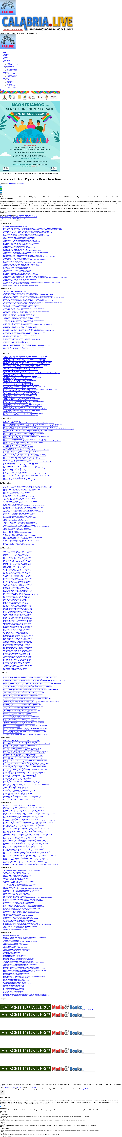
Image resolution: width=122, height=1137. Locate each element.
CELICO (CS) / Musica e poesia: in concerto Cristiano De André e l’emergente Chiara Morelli (28, 296)
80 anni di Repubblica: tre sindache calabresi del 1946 (17, 715)
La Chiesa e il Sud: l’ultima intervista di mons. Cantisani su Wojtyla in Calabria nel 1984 (26, 995)
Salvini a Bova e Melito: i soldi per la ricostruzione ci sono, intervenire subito (23, 722)
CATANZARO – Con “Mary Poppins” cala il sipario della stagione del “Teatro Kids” (25, 843)
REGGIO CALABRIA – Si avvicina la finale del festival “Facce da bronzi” (23, 846)
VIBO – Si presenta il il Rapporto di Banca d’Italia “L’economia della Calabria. (24, 505)
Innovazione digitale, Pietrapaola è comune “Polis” (16, 348)
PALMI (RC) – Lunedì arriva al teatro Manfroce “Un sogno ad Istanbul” (22, 853)
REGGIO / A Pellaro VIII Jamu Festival (13, 438)
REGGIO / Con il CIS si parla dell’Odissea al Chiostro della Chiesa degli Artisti (24, 433)
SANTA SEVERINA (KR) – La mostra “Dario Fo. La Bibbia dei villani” (22, 377)
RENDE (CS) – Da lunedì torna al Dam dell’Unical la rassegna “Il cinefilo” (23, 832)
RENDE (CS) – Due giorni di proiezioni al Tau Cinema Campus (20, 838)
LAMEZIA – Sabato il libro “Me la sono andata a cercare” (18, 244)
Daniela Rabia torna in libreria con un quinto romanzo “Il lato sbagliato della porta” (25, 970)
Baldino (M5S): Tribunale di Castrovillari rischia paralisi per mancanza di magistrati (25, 769)
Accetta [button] (72, 1089)
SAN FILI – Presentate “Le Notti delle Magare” (15, 342)
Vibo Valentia (6, 60)
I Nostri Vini (10, 82)
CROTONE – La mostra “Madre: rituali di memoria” (17, 382)
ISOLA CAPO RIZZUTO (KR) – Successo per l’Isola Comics (19, 391)
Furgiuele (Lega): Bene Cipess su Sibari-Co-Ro (15, 747)
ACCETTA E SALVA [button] (6, 1136)
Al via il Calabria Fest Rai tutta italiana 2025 (15, 896)
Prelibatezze (10, 81)
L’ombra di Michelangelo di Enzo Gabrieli (14, 982)
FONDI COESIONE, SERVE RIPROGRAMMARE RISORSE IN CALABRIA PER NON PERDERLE (17, 590)
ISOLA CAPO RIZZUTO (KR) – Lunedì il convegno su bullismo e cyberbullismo (25, 409)
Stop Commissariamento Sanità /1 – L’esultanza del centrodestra (20, 709)
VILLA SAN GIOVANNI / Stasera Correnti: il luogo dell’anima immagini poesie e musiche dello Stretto (30, 426)
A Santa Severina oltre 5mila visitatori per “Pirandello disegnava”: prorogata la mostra (25, 356)
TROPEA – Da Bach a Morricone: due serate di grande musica (19, 884)
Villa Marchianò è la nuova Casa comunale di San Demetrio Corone (21, 350)
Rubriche (5, 78)
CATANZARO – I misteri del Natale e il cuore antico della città (20, 240)
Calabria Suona (11, 85)
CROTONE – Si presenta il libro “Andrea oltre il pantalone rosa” (20, 395)
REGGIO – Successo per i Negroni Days (14, 477)
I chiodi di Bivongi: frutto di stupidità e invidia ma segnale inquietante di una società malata (27, 685)
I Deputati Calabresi (12, 69)
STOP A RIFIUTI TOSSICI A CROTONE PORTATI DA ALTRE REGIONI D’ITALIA (15, 599)
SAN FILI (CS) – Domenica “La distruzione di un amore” (18, 920)
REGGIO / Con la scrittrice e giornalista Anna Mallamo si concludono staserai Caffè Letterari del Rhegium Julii (32, 424)
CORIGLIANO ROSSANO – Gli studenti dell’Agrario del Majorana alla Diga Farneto (26, 311)
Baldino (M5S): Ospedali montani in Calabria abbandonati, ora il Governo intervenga (25, 795)
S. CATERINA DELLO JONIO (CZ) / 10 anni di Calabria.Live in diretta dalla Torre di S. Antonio (29, 232)
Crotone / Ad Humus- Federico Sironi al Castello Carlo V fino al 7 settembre (23, 367)
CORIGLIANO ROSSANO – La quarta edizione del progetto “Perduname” (23, 900)
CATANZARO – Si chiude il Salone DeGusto (15, 246)
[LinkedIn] (61, 191)
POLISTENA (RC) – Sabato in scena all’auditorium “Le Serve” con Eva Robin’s (24, 816)
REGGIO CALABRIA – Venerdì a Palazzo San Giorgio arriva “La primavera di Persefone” (27, 852)
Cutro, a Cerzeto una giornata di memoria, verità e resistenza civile (20, 293)
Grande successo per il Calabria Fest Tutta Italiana (16, 893)
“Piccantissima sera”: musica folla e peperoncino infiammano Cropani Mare (23, 691)
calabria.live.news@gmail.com (13, 1087)
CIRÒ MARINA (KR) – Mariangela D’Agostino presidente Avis (20, 394)
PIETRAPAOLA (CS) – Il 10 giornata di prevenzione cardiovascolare (21, 305)
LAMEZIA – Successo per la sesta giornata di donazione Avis (19, 247)
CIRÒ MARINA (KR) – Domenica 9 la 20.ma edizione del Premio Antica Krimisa (25, 365)
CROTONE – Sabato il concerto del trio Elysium (16, 909)
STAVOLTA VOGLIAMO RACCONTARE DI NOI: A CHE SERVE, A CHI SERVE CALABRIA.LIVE (17, 551)
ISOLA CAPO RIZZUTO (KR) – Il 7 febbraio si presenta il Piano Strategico (23, 413)
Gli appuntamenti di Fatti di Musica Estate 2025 (15, 878)
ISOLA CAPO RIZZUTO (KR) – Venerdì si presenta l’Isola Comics (21, 392)
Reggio (5, 58)
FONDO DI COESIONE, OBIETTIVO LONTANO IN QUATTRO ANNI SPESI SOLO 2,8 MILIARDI (17, 596)
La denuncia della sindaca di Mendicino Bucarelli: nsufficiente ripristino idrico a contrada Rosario (28, 330)
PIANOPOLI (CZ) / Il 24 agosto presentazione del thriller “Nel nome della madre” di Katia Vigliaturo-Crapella (32, 228)
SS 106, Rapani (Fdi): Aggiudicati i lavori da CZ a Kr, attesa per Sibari (21, 741)
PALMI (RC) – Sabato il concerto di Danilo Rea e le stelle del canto (21, 912)
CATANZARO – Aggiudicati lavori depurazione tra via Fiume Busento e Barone (24, 276)
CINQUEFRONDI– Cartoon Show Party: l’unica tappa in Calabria (21, 480)
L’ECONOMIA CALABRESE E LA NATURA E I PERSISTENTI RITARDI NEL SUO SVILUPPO (17, 644)
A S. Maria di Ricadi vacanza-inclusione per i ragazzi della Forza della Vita (23, 507)
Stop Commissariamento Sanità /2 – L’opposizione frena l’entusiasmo (21, 710)
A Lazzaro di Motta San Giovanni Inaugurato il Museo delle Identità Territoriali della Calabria (27, 462)
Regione (5, 61)
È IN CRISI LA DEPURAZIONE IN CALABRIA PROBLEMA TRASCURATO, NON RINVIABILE (17, 581)
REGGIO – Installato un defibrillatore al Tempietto (16, 471)
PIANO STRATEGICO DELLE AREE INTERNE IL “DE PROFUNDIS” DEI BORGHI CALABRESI (17, 611)
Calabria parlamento (8, 66)
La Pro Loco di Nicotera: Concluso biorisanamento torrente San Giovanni (22, 255)
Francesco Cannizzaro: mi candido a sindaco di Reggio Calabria (20, 712)
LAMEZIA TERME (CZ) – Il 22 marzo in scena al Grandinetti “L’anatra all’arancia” (25, 859)
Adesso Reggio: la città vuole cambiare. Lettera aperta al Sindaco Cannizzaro (23, 692)
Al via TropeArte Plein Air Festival (12, 499)
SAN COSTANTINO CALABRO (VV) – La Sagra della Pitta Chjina (21, 501)
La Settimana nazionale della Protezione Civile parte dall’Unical (20, 327)
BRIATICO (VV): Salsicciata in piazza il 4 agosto (16, 492)
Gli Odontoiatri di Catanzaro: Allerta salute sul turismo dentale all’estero (22, 250)
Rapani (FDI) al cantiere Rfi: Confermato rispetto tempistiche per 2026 (21, 745)
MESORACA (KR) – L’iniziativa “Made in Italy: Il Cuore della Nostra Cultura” (24, 386)
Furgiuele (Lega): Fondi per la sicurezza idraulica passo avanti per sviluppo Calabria (25, 760)
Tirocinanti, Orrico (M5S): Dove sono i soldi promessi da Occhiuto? (21, 750)
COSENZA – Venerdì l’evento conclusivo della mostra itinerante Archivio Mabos (24, 332)
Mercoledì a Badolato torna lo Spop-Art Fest (15, 226)
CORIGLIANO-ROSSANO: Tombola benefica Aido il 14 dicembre (21, 317)
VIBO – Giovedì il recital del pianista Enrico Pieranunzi (18, 915)
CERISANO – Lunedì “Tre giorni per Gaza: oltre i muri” (18, 344)
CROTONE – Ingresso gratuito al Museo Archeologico (17, 412)
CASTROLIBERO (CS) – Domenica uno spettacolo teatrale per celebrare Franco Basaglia (27, 850)
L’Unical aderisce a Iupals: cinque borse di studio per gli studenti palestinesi (23, 329)
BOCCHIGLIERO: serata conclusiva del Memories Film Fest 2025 (21, 333)
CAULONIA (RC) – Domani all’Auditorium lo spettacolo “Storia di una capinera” (25, 858)
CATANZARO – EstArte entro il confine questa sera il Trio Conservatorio (22, 262)
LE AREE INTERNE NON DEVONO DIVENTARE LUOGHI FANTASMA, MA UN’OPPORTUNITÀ (17, 578)
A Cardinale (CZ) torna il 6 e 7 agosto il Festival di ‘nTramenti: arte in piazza (23, 234)
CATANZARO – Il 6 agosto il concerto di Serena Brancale (18, 881)
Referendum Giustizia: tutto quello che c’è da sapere (17, 713)
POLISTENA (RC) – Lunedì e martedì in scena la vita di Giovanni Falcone (23, 849)
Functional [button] (3, 1113)
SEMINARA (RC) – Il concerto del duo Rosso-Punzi (17, 903)
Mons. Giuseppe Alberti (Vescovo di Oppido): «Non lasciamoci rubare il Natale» (24, 731)
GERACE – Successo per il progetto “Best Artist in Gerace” (19, 478)
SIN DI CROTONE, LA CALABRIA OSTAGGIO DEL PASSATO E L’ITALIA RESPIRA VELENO (17, 605)
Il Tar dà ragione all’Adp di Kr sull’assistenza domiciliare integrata (20, 415)
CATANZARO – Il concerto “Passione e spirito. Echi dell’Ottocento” (21, 890)
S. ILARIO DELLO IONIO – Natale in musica (15, 445)
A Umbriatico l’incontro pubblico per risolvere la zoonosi (18, 383)
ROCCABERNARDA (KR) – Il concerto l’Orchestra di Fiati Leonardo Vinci (23, 906)
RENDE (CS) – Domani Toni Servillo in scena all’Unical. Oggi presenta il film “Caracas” (26, 862)
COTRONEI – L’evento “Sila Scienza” (13, 374)
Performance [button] (3, 1117)
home (4, 52)
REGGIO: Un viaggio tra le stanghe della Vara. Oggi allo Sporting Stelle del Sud (24, 439)
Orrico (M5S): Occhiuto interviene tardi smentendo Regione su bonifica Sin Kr (24, 753)
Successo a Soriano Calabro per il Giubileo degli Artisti (17, 532)
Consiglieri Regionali (12, 64)
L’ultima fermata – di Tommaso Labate (13, 989)
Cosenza (5, 55)
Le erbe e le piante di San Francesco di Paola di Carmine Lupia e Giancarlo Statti (24, 937)
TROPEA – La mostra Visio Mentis (12, 502)
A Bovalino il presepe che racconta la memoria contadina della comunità (22, 451)
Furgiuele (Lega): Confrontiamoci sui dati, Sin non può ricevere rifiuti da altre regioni (25, 751)
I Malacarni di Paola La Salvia (11, 935)
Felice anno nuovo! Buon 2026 (11, 727)
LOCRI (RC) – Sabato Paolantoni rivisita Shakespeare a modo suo (20, 819)
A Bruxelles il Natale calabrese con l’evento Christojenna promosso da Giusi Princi (25, 734)
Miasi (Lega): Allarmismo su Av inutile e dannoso (16, 789)
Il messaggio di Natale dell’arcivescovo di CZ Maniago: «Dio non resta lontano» (24, 730)
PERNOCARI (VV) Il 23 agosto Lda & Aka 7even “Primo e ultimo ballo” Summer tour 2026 (28, 487)
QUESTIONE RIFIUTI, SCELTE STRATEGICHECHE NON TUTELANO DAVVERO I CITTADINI (17, 641)
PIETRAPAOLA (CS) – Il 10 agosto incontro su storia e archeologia (21, 303)
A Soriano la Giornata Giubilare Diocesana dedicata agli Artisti (19, 535)
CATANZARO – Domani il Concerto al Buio (15, 927)
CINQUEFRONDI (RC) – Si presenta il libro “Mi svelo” (18, 460)
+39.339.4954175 (32, 1087)
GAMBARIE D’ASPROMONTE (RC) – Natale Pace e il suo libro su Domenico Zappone (27, 436)
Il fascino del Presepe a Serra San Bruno (13, 543)
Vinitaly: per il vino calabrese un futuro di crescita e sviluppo (19, 707)
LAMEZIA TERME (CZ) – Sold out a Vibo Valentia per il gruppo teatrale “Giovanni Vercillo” (28, 822)
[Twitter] (61, 187)
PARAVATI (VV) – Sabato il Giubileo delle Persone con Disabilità (20, 508)
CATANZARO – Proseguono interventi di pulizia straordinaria (19, 279)
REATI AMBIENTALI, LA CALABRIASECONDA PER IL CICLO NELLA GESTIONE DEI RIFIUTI (20, 593)
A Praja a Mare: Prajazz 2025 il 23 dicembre (14, 872)
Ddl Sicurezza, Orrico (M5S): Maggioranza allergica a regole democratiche (23, 756)
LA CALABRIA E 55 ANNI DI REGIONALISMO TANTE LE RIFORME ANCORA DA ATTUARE (17, 575)
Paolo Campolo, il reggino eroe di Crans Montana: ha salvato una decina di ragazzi (25, 725)
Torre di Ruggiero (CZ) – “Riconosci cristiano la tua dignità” (19, 237)
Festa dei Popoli (26, 215)
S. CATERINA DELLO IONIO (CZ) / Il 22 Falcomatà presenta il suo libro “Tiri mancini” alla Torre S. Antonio (32, 229)
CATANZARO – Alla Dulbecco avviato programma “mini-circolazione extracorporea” (26, 252)
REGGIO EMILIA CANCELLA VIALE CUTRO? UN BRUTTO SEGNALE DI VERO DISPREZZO (17, 557)
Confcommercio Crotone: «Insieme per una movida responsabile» (20, 370)
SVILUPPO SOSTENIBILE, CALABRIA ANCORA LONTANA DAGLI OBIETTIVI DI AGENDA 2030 (17, 608)
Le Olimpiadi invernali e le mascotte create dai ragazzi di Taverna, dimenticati (23, 721)
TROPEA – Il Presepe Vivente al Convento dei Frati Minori (19, 498)
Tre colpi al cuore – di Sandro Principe (13, 991)
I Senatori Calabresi (12, 70)
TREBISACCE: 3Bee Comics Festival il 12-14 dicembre (18, 318)
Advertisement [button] (4, 1127)
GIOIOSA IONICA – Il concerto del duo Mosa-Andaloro (18, 891)
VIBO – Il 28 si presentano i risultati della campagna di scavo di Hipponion (23, 511)
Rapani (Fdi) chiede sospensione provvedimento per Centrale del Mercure (22, 783)
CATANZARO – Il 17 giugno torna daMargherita (16, 283)
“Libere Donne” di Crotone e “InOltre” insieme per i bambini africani (21, 410)
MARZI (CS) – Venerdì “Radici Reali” (13, 309)
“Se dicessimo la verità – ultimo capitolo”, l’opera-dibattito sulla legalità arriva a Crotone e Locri (28, 841)
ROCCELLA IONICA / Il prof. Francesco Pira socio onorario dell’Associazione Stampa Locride (28, 423)
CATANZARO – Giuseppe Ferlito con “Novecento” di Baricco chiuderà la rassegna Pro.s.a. (27, 815)
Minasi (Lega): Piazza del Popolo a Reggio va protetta (17, 793)
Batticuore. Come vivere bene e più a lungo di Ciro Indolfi (18, 958)
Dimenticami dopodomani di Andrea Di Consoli (15, 944)
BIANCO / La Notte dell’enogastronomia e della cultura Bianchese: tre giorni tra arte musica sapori (29, 427)
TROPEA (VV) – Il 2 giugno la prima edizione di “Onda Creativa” (21, 510)
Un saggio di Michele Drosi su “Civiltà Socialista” (16, 950)
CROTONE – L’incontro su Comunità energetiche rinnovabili (19, 388)
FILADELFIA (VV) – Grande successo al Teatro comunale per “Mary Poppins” (24, 810)
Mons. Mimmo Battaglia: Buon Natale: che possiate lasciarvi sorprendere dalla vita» (25, 728)
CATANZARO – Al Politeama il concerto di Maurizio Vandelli (19, 911)
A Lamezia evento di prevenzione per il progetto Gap (17, 267)
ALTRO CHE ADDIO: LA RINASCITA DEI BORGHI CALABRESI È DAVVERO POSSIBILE (17, 554)
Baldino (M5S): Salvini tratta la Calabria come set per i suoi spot (20, 742)
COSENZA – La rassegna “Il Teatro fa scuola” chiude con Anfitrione (21, 818)
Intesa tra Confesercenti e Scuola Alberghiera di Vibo (17, 538)
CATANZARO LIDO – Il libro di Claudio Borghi (16, 271)
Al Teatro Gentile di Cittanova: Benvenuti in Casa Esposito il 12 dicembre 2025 (24, 807)
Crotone (5, 57)
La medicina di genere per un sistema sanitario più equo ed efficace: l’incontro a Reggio (26, 474)
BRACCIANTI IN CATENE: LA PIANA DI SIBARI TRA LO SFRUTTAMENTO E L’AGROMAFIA (17, 650)
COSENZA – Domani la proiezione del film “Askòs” (14, 218)
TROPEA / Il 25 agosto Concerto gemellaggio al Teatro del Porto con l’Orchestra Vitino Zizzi (27, 486)
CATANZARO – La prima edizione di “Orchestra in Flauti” (19, 902)
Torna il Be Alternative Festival (11, 882)
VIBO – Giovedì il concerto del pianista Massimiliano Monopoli (20, 926)
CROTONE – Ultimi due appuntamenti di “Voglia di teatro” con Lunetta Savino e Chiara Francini (29, 813)
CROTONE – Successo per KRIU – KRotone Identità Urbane (19, 380)
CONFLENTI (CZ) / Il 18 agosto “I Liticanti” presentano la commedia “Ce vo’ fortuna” (26, 231)
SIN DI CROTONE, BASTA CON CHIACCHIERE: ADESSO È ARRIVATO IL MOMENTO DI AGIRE (17, 584)
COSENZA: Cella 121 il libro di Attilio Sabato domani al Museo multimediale (23, 308)
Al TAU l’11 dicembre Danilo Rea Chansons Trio (16, 873)
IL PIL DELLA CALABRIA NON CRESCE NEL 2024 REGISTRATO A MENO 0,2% (15, 668)
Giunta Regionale (11, 76)
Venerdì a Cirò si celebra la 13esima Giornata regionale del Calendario (21, 398)
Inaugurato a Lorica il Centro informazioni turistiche (17, 338)
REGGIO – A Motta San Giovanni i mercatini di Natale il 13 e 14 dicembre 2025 (24, 456)
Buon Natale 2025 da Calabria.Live (12, 733)
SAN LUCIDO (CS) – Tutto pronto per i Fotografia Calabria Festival (21, 339)
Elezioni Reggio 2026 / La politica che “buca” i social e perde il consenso (22, 704)
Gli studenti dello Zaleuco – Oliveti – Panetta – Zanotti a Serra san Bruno (22, 537)
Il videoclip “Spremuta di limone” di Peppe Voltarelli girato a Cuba (20, 923)
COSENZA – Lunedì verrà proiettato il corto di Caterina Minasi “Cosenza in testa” (25, 831)
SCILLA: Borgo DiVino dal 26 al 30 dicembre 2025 (17, 448)
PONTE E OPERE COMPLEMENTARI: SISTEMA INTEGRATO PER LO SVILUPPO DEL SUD (17, 647)
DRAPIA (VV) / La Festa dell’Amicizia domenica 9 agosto (18, 490)
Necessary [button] (2, 1105)
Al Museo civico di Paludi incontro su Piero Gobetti (16, 291)
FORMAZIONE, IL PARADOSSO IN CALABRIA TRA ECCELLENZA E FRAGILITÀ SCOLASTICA (17, 569)
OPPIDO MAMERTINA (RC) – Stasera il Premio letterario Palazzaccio (22, 695)
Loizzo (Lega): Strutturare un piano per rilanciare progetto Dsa (19, 775)
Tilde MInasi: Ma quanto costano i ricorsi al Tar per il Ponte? (19, 787)
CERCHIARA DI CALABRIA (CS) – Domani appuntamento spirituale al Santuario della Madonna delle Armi (32, 302)
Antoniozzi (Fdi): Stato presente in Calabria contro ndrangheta (19, 754)
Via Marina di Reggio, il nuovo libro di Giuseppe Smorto (18, 961)
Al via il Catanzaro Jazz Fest (10, 887)
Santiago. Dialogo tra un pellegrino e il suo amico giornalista (19, 971)
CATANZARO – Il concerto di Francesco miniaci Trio (17, 917)
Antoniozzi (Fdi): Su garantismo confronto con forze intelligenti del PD (22, 796)
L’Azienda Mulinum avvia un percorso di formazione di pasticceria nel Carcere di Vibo (26, 526)
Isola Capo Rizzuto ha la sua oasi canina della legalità (17, 403)
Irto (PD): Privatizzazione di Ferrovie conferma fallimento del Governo (21, 781)
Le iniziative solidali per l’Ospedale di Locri (14, 469)
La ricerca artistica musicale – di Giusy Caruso (15, 977)
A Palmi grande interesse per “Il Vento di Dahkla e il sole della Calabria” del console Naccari (27, 698)
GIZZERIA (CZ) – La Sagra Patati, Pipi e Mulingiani (17, 270)
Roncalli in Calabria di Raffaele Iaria (12, 974)
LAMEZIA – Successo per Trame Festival (14, 280)
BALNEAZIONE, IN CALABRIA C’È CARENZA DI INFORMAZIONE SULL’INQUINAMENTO (17, 638)
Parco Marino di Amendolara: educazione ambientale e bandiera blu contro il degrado (25, 697)
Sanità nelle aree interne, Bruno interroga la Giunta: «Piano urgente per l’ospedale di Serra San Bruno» (30, 676)
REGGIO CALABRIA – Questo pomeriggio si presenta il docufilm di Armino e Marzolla (26, 828)
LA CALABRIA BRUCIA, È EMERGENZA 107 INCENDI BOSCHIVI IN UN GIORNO (15, 632)
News (8, 63)
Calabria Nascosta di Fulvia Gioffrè (12, 956)
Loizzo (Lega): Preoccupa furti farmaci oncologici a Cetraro (19, 790)
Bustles (2, 1086)
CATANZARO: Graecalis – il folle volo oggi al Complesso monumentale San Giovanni (26, 235)
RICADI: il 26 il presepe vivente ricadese (14, 493)
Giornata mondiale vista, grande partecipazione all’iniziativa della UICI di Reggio (24, 468)
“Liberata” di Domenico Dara (11, 940)
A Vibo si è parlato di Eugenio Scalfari (13, 541)
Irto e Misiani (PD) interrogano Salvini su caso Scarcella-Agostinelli (21, 757)
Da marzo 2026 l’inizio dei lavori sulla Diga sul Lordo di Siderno (20, 465)
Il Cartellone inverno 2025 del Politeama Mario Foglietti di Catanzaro (21, 806)
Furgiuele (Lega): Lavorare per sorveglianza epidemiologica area (20, 762)
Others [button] (1, 1131)
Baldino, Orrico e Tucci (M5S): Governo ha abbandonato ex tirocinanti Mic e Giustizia (26, 763)
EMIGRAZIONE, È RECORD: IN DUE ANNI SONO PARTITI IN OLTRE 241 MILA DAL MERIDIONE (18, 635)
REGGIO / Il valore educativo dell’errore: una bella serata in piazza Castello (23, 432)
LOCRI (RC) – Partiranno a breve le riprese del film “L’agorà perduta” (21, 829)
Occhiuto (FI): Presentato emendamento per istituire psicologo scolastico (22, 748)
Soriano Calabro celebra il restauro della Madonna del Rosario (19, 513)
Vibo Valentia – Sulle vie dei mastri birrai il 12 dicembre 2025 (19, 496)
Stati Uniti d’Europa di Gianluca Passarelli (14, 955)
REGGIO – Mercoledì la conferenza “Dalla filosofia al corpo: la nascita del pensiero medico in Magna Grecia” (32, 441)
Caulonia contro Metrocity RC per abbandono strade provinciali (20, 466)
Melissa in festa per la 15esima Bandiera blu (14, 371)
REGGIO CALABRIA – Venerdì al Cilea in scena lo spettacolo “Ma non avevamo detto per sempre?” (30, 855)
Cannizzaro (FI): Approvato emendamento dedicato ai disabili (19, 799)
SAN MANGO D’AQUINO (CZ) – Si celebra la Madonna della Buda (18, 217)
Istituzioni (5, 72)
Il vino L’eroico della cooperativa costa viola (15, 472)
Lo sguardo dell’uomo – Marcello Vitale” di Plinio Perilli (18, 959)
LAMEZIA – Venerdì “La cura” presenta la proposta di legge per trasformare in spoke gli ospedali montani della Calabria (35, 277)
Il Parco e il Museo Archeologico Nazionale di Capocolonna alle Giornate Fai (23, 401)
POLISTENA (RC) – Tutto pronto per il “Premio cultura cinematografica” (22, 826)
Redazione (21, 183)
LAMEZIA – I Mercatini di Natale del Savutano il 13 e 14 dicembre (21, 243)
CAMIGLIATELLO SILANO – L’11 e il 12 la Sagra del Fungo (20, 326)
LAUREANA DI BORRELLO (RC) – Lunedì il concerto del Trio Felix (22, 899)
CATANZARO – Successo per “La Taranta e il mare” (17, 258)
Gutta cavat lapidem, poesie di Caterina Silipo (15, 965)
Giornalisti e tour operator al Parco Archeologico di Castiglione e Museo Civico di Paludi (26, 345)
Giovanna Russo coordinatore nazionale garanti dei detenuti (19, 724)
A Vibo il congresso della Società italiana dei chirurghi (17, 516)
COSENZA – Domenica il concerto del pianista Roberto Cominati (20, 918)
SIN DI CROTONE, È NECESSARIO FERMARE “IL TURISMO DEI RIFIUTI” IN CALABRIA (17, 572)
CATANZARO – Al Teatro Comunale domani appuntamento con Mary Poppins (24, 847)
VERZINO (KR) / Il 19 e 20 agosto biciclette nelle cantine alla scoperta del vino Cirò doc (26, 364)
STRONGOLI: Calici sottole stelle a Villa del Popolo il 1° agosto (20, 368)
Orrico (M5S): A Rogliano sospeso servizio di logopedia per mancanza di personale (25, 759)
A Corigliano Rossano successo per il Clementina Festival (18, 321)
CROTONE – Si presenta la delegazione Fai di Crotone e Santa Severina (22, 406)
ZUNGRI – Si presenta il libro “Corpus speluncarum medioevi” (20, 523)
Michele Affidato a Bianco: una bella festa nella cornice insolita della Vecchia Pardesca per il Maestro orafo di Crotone (34, 680)
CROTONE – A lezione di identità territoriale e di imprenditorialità (20, 400)
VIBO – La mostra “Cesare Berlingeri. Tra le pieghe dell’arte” (19, 525)
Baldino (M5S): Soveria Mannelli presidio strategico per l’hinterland (21, 777)
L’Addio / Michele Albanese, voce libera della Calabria (17, 719)
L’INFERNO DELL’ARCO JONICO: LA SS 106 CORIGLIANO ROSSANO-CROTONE (16, 629)
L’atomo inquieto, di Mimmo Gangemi (13, 988)
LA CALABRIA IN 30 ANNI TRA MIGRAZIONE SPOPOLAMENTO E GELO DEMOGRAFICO (17, 659)
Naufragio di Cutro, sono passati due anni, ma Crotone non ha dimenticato (22, 404)
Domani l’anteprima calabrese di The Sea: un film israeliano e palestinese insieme (24, 688)
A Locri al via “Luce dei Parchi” (11, 421)
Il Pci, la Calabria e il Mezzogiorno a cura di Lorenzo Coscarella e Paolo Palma (24, 968)
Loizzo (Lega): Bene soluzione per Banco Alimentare (17, 771)
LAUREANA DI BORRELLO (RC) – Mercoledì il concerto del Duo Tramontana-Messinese (27, 897)
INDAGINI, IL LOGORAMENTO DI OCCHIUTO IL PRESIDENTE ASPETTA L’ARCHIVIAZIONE (17, 563)
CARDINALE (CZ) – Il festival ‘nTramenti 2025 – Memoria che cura (21, 264)
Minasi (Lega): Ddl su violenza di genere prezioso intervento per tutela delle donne (25, 766)
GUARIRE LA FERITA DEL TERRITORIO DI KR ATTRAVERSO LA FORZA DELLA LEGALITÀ (17, 665)
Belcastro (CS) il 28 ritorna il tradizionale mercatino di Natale (19, 314)
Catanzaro (6, 54)
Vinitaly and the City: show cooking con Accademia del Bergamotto (21, 435)
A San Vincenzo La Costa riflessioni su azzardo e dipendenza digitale (21, 718)
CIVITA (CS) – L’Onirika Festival (12, 336)
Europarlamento (11, 73)
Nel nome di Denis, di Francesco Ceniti (13, 986)
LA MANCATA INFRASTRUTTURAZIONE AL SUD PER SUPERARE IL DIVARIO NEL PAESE (17, 653)
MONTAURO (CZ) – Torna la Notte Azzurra (15, 268)
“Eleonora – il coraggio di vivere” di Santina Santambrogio (18, 938)
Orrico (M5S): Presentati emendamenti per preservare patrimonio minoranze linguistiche (26, 784)
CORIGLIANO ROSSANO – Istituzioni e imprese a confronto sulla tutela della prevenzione (27, 324)
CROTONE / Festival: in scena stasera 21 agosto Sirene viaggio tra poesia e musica (25, 359)
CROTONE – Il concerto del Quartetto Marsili (15, 929)
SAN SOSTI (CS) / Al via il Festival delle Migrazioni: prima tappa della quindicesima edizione (28, 294)
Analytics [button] (2, 1122)
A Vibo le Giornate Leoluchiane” (12, 531)
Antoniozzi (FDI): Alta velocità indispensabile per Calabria (18, 792)
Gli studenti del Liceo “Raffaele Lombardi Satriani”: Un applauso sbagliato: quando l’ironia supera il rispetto (31, 373)
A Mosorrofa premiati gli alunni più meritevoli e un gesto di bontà (20, 463)
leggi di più (85, 1089)
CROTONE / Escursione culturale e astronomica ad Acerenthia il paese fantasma (24, 358)
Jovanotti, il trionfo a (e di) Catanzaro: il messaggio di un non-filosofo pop (22, 679)
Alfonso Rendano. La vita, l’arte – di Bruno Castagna (17, 983)
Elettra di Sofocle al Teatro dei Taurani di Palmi (15, 809)
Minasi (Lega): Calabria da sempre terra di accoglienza (17, 778)
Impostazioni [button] (78, 1089)
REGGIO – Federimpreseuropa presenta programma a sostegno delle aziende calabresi (26, 475)
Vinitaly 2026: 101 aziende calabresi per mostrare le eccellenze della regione (23, 706)
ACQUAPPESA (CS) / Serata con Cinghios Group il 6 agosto (19, 306)
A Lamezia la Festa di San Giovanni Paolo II (15, 249)
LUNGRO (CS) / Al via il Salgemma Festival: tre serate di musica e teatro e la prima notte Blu (28, 300)
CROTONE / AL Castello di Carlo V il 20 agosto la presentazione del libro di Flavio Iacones (27, 361)
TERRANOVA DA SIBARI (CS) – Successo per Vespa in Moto (20, 335)
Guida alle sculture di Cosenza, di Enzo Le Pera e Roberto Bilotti (20, 964)
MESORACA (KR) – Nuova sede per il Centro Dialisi (17, 379)
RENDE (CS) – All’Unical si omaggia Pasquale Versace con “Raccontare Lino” (24, 347)
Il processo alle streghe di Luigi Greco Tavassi (15, 947)
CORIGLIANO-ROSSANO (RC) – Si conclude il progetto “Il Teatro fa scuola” (24, 840)
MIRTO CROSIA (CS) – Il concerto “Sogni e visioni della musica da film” (23, 905)
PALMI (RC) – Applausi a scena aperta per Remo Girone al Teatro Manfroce (23, 856)
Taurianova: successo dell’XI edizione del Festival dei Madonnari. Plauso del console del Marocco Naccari (31, 701)
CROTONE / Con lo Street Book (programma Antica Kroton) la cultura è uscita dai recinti (27, 362)
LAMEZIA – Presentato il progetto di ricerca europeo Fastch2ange (20, 274)
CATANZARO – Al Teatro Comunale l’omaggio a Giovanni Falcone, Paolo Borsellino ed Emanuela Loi (30, 864)
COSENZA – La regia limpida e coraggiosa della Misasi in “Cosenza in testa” (23, 825)
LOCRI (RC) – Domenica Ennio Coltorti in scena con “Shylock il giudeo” (22, 824)
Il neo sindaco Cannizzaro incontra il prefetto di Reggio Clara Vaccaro (21, 703)
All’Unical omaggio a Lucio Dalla (12, 914)
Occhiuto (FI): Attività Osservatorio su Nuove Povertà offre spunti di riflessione (24, 774)
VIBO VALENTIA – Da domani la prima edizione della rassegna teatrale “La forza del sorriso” (28, 834)
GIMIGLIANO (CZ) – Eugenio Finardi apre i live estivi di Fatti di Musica (22, 888)
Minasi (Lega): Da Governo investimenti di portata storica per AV (20, 780)
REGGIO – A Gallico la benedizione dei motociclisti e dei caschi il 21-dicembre (24, 459)
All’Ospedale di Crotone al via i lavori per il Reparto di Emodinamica (21, 407)
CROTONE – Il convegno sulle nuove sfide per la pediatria (19, 397)
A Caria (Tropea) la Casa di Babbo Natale (14, 495)
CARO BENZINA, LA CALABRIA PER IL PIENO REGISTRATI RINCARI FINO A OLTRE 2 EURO (17, 656)
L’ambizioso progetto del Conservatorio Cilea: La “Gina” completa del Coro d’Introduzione (27, 924)
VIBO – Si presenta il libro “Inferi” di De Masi (15, 520)
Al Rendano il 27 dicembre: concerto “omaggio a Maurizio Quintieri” (21, 870)
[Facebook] (61, 185)
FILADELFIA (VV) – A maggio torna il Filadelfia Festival (18, 544)
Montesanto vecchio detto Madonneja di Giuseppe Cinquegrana (20, 941)
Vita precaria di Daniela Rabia (11, 946)
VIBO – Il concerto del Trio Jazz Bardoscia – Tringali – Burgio (19, 921)
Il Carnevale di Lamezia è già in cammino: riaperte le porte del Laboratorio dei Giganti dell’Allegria (29, 256)
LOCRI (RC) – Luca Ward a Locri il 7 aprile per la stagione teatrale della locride (24, 837)
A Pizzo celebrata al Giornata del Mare (13, 504)
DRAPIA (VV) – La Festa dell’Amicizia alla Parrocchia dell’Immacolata (22, 489)
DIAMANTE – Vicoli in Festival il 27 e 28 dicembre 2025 (18, 312)
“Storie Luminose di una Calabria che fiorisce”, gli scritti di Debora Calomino (23, 962)
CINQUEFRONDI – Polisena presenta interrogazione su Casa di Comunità (23, 442)
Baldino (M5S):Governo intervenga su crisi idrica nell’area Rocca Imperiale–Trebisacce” (26, 744)
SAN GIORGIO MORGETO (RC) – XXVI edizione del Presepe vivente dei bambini (26, 450)
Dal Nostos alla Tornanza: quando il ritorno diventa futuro (18, 700)
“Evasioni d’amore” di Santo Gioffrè (12, 943)
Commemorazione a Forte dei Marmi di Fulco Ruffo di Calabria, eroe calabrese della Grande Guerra (29, 677)
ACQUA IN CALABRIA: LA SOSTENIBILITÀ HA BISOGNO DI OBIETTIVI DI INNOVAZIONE (17, 662)
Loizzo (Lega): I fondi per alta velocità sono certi (16, 786)
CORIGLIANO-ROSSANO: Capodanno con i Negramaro (18, 315)
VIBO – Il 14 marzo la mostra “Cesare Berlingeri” (16, 528)
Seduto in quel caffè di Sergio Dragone (13, 985)
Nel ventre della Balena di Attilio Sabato (13, 979)
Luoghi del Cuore (11, 87)
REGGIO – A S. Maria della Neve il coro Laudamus (17, 444)
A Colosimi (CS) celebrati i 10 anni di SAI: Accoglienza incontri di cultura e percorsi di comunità (28, 686)
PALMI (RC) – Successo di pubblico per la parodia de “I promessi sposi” (22, 844)
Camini (20, 215)
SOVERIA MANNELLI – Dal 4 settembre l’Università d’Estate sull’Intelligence (24, 259)
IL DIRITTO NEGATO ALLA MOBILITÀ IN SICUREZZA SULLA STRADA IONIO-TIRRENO (17, 587)
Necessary (4, 1107)
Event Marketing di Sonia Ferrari (12, 992)
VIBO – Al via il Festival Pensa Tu (12, 519)
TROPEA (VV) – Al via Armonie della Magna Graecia (17, 885)
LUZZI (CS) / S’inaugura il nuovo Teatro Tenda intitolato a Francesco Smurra (23, 299)
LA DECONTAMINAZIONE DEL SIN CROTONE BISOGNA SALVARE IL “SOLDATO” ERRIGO (17, 626)
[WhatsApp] (61, 189)
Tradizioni (9, 84)
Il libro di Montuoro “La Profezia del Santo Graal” (16, 973)
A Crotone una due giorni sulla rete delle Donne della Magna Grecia (21, 385)
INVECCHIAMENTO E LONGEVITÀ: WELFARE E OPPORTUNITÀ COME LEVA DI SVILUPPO (17, 560)
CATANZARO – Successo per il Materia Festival (16, 253)
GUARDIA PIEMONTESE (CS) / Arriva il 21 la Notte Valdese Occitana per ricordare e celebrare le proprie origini (33, 297)
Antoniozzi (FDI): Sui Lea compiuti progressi (15, 768)
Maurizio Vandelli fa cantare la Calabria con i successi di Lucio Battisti (21, 908)
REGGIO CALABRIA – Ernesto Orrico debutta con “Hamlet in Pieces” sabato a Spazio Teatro (28, 835)
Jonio (32, 215)
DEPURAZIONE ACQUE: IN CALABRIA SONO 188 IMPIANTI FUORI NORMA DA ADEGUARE (17, 623)
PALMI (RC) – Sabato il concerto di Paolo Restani (16, 894)
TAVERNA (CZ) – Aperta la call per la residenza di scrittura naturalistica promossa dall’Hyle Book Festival (31, 282)
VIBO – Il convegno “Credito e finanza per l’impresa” (17, 529)
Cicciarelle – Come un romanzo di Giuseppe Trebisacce (11, 952)
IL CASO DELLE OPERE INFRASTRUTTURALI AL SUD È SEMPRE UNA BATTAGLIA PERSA (17, 614)
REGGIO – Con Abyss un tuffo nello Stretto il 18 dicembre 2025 (20, 457)
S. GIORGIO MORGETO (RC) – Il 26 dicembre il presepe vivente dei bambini (24, 454)
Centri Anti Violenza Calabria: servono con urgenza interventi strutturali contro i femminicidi (27, 682)
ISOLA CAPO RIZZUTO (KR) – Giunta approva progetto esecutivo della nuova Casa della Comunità (30, 389)
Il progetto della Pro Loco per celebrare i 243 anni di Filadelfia (19, 517)
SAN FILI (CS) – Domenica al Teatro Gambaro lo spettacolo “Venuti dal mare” (24, 861)
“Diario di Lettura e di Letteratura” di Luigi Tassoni (16, 949)
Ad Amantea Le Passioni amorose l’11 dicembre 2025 (17, 875)
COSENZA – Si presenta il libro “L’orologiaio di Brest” (18, 323)
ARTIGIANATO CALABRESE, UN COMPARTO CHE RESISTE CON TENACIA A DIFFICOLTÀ (17, 566)
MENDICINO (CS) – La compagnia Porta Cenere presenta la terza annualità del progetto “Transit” (29, 821)
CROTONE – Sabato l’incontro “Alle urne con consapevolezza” (20, 376)
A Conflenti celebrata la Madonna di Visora (14, 261)
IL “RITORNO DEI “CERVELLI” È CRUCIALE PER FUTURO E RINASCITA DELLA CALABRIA (17, 617)
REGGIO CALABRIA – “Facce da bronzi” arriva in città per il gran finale (22, 812)
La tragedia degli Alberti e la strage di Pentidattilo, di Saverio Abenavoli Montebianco (25, 994)
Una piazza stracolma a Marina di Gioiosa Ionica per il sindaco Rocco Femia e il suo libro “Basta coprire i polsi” (32, 683)
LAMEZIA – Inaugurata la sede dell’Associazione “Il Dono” (19, 273)
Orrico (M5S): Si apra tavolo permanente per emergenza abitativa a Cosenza (23, 798)
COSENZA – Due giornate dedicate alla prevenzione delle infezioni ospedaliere (24, 320)
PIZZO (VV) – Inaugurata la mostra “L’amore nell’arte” (18, 514)
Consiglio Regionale (12, 75)
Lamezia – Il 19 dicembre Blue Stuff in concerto (16, 876)
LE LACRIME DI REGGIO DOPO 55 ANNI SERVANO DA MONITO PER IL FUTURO (15, 602)
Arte (8, 79)
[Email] (61, 194)
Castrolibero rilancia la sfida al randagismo (14, 341)
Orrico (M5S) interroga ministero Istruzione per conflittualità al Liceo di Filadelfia (24, 765)
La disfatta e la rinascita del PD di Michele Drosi (16, 980)
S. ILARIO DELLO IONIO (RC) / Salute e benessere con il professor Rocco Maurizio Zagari (28, 430)
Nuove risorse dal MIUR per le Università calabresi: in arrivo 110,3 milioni (22, 694)
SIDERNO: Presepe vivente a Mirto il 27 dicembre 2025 (18, 447)
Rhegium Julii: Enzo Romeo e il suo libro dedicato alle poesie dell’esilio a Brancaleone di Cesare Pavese (30, 689)
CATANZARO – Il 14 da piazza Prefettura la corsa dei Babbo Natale (21, 241)
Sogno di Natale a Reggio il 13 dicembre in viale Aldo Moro (19, 453)
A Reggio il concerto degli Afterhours (13, 879)
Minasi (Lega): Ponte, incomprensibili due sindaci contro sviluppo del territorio (23, 772)
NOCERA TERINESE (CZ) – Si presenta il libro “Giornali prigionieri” (22, 265)
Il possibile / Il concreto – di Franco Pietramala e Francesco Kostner (21, 967)
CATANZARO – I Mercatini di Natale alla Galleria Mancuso (19, 238)
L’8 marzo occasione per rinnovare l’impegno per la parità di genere (21, 716)
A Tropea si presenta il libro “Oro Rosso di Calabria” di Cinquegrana (21, 540)
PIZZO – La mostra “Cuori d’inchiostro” (14, 534)
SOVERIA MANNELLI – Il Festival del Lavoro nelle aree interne (20, 285)
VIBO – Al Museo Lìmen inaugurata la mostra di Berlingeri (19, 522)
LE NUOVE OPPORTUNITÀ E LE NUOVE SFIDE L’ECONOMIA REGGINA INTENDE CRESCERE (17, 620)
